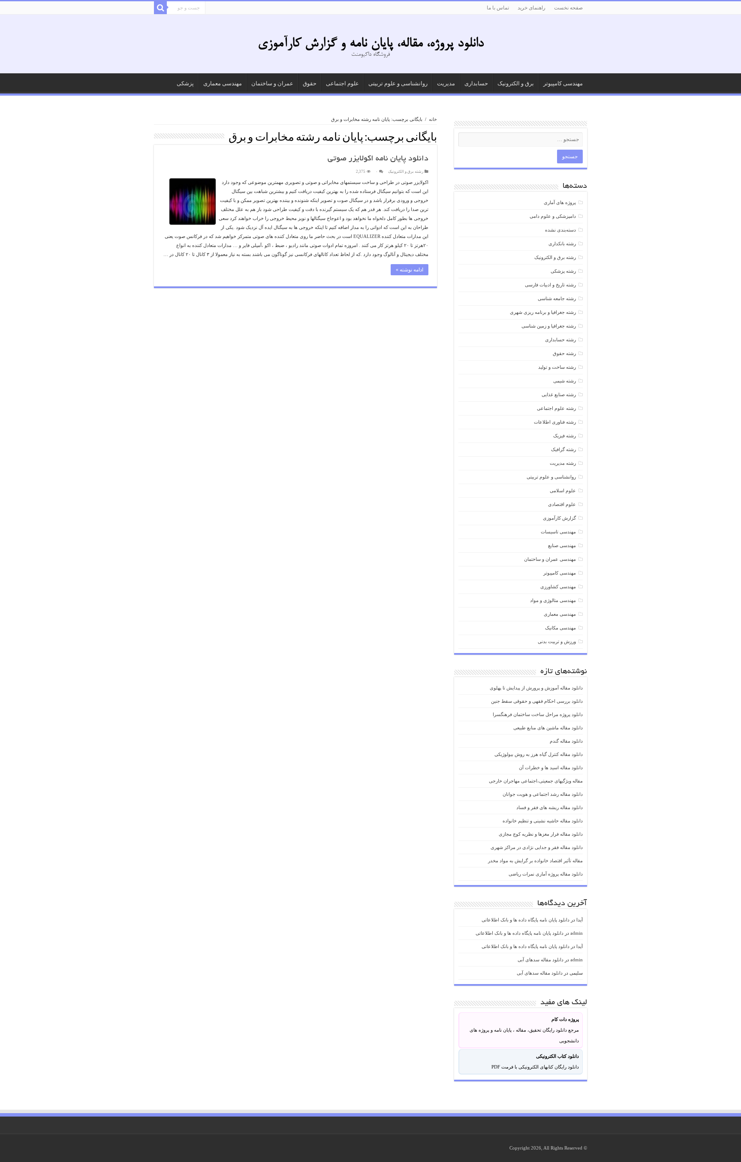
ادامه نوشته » (409, 270)
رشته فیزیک (564, 435)
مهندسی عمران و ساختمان (550, 559)
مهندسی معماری (222, 83)
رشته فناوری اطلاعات (555, 421)
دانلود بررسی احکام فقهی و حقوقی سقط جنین (537, 701)
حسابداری (476, 83)
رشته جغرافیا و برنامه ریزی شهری (543, 312)
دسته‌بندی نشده (560, 229)
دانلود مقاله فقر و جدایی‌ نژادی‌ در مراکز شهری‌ (537, 847)
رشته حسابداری (560, 339)
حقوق (309, 83)
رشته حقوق (564, 353)
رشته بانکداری (562, 243)
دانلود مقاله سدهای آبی (540, 959)
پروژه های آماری (560, 202)
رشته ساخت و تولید (557, 367)
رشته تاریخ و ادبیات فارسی (550, 284)
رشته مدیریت (563, 463)
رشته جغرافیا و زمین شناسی (548, 325)
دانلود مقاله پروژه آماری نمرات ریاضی (546, 873)
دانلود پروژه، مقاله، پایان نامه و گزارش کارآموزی (371, 43)
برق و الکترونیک (515, 83)
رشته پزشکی (563, 271)
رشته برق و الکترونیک (405, 171)
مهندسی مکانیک (560, 627)
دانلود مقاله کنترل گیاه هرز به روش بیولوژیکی (538, 754)
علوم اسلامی (563, 490)
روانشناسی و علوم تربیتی (398, 83)
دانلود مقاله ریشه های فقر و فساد (549, 807)
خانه (433, 119)
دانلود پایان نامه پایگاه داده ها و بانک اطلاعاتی (525, 919)
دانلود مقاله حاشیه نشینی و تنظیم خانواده (543, 820)
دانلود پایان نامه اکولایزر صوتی (378, 159)
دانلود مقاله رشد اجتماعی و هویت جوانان (543, 794)
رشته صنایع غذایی (559, 394)
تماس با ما (498, 8)
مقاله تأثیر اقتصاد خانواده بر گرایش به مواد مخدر (535, 860)
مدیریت (446, 83)
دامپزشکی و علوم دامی (553, 216)
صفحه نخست (568, 8)
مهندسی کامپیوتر (563, 83)
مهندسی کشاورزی (558, 586)
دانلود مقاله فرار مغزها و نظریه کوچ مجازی (541, 834)
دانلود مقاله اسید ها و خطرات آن (551, 767)
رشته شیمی (564, 380)
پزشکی (185, 83)
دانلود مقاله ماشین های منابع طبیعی (548, 727)
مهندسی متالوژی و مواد (553, 600)
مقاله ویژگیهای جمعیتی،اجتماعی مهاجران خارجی (536, 780)
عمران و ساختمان (272, 83)
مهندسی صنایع (562, 545)
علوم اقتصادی (562, 504)
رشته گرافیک (563, 449)
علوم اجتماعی (342, 83)
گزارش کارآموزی (559, 518)
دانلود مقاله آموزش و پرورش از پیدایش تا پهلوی (536, 687)
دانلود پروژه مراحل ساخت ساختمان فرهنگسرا (538, 714)
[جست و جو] (160, 7)
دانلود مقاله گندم (566, 741)
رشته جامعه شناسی (557, 298)
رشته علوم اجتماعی (556, 408)
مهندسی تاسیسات (558, 531)
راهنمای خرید (531, 8)
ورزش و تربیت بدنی (557, 641)
